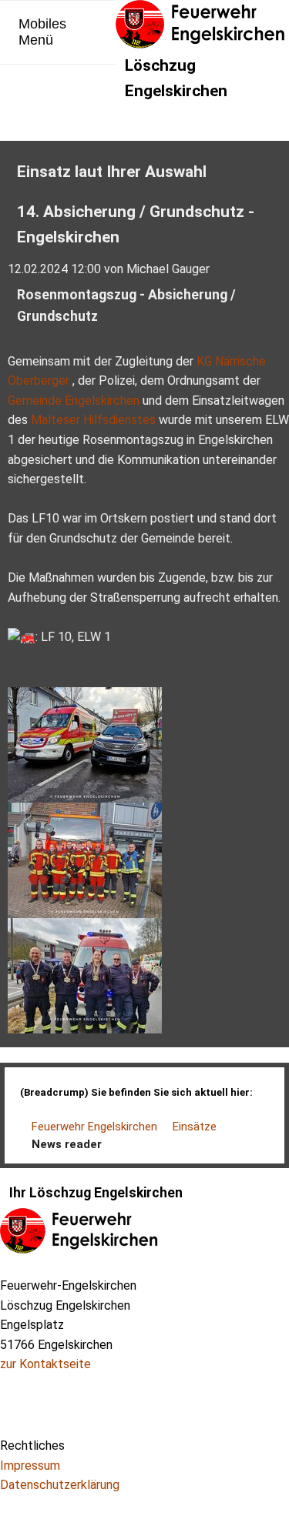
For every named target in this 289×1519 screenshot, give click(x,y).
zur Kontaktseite (45, 1364)
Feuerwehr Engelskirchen (94, 1126)
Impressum (30, 1465)
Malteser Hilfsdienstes (93, 419)
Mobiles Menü (42, 32)
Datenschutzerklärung (59, 1484)
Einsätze (195, 1126)
